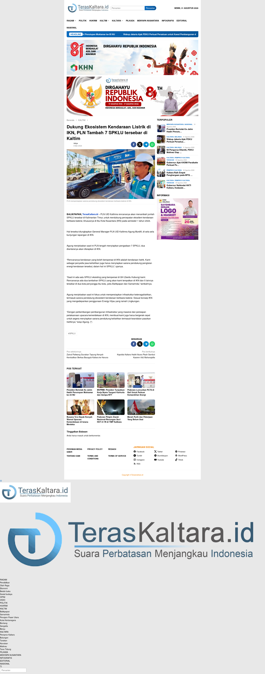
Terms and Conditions (93, 457)
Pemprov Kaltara (182, 158)
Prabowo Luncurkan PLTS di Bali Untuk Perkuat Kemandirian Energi (140, 392)
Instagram (141, 459)
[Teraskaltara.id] (88, 7)
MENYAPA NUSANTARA (175, 124)
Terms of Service (117, 456)
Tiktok (180, 459)
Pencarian (150, 8)
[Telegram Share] (146, 144)
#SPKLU (71, 333)
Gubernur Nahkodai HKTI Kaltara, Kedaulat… (179, 186)
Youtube (160, 459)
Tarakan (170, 160)
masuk (80, 435)
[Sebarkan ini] (133, 144)
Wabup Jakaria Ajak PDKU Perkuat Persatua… (179, 140)
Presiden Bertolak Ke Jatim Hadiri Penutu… (180, 130)
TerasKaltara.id (90, 214)
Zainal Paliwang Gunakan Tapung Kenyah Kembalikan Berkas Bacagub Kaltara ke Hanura (87, 354)
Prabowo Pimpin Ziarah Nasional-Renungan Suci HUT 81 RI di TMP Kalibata (109, 419)
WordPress (182, 455)
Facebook (141, 451)
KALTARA (170, 137)
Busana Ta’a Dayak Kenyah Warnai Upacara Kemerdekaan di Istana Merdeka (79, 420)
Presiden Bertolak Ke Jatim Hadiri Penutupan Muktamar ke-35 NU (80, 392)
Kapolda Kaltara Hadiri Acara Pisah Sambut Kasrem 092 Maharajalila (136, 354)
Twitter (160, 451)
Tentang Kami (73, 456)
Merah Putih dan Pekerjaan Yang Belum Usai (140, 418)
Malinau (178, 137)
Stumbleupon (162, 455)
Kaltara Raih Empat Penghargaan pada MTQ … (180, 173)
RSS (138, 463)
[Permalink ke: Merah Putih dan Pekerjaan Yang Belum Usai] (141, 407)
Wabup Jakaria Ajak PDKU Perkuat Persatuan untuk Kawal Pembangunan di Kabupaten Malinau (138, 34)
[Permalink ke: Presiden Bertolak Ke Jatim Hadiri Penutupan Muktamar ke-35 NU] (80, 380)
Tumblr (139, 455)
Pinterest (181, 451)
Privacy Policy (95, 449)
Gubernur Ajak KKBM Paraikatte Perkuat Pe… (182, 163)
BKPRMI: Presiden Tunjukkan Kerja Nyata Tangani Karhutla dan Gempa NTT (111, 392)
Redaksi (112, 449)
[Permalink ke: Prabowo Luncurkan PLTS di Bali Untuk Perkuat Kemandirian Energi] (141, 380)
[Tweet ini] (140, 144)
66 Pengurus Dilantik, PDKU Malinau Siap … (180, 151)
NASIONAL (189, 124)
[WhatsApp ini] (152, 144)
